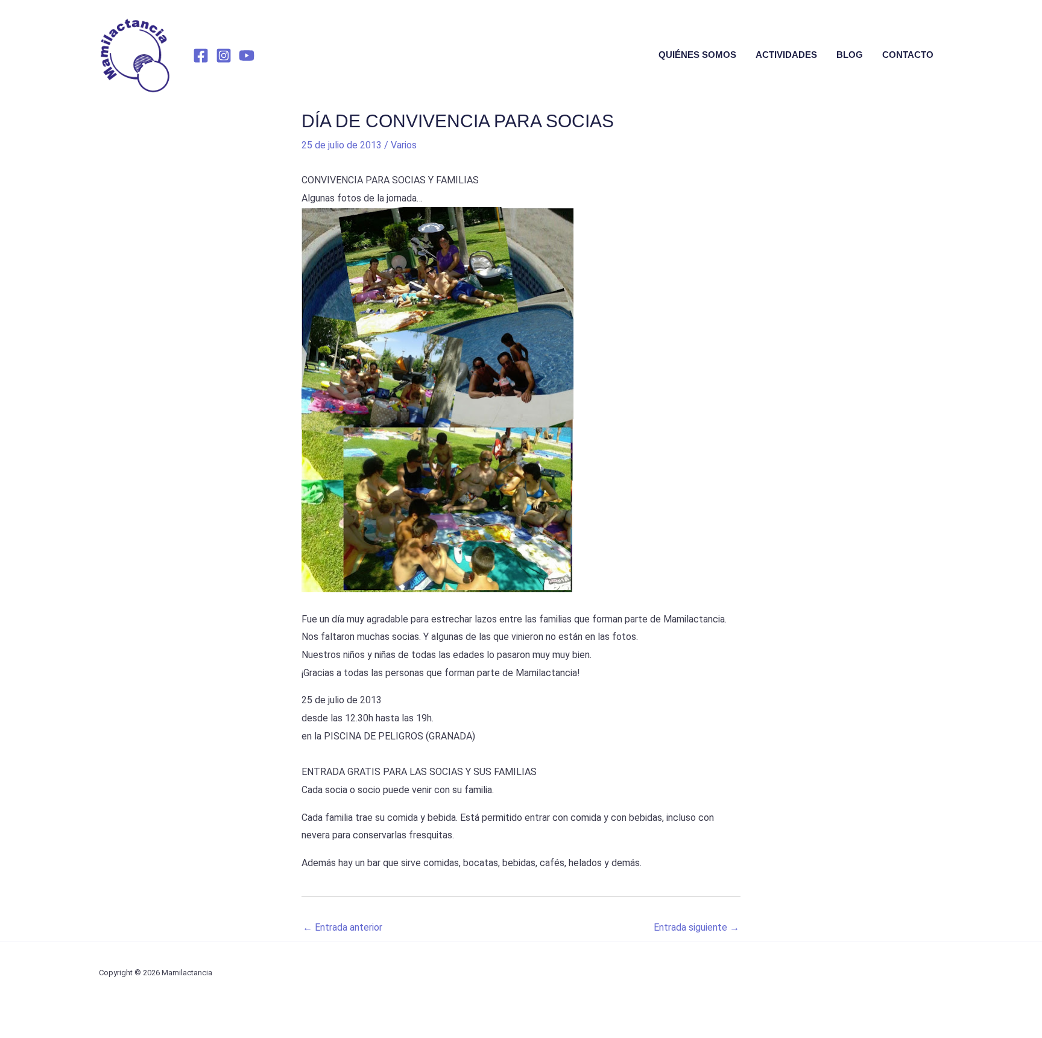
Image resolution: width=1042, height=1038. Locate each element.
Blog (849, 54)
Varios (404, 145)
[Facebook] (201, 55)
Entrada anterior (342, 927)
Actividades (786, 54)
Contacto (907, 54)
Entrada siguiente (696, 927)
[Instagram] (224, 55)
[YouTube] (246, 55)
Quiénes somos (697, 54)
